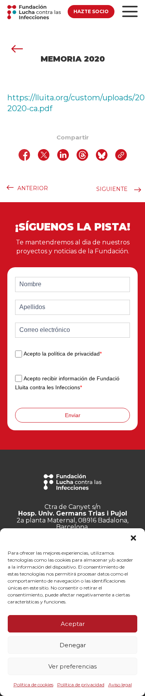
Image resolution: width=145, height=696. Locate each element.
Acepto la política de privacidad (63, 354)
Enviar (72, 415)
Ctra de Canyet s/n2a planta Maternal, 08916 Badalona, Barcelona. (72, 517)
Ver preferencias (72, 666)
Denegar (73, 645)
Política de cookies (33, 684)
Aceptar (73, 623)
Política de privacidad (80, 684)
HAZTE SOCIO (91, 11)
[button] (133, 538)
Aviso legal (120, 684)
